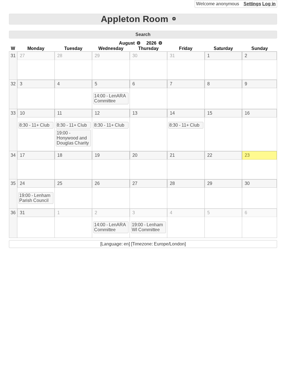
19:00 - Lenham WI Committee (147, 227)
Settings (252, 3)
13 (134, 113)
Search (143, 34)
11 (59, 113)
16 (247, 113)
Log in (269, 3)
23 (247, 155)
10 (22, 113)
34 (13, 155)
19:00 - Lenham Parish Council (34, 198)
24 (22, 183)
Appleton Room (134, 19)
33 (13, 113)
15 (209, 113)
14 (172, 113)
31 (13, 55)
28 (59, 55)
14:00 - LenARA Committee (110, 98)
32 (13, 83)
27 (22, 55)
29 (97, 55)
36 (13, 212)
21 (172, 155)
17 (22, 155)
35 (13, 183)
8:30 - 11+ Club (34, 125)
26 (97, 183)
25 (59, 183)
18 (59, 155)
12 (97, 113)
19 (97, 155)
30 (134, 55)
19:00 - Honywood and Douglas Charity (73, 138)
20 (134, 155)
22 (209, 155)
